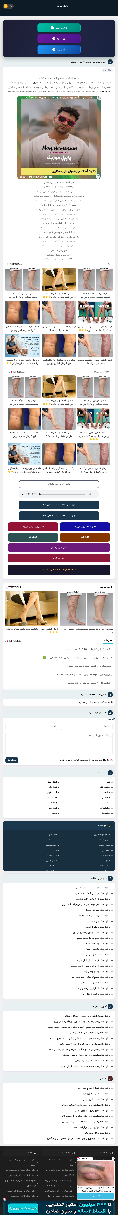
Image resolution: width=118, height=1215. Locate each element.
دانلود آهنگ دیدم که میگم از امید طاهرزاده (91, 977)
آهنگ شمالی (52, 797)
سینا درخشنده (104, 866)
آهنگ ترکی (52, 787)
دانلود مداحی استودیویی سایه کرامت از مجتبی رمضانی (85, 1105)
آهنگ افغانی (52, 782)
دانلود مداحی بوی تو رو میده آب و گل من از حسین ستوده (84, 1044)
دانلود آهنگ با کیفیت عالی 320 (57, 505)
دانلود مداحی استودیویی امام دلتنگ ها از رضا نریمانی (86, 1121)
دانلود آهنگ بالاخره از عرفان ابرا (96, 994)
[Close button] (113, 1158)
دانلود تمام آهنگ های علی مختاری (59, 570)
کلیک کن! (96, 1195)
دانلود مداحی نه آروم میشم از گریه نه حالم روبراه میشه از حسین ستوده (79, 1027)
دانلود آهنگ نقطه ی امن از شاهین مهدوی (91, 932)
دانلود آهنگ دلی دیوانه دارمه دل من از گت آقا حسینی (86, 904)
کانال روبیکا (62, 27)
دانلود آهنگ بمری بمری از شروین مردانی (92, 1110)
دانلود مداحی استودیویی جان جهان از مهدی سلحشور (86, 1055)
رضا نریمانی (52, 855)
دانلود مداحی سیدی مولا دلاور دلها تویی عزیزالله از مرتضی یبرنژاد (81, 1021)
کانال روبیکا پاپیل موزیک (33, 526)
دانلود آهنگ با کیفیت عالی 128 (57, 515)
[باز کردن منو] (112, 6)
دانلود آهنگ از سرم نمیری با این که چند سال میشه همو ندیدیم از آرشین (78, 1138)
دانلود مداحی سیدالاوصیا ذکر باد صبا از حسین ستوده (86, 1032)
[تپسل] (4, 1199)
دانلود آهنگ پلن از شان (99, 921)
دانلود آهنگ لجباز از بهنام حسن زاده (94, 988)
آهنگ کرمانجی (104, 808)
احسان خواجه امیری (102, 834)
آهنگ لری (53, 808)
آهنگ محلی (105, 813)
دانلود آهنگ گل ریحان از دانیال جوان (93, 960)
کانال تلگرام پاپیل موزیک (85, 526)
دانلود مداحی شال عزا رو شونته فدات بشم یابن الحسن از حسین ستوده (78, 1049)
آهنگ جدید (105, 792)
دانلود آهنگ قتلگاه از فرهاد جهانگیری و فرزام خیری (20, 1183)
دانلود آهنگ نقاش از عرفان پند (23, 1196)
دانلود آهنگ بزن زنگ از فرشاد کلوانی (59, 1191)
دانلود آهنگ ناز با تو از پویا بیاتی (95, 1093)
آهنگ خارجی (52, 792)
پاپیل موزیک (62, 6)
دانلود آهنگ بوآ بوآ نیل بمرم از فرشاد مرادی (91, 1127)
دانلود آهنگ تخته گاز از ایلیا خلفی (22, 1175)
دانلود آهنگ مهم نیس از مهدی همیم (93, 938)
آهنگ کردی (52, 803)
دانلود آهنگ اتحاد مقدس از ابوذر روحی (92, 1060)
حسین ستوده (104, 845)
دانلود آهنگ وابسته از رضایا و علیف (94, 915)
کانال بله (61, 49)
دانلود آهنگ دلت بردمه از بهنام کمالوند (96, 1159)
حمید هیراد (105, 850)
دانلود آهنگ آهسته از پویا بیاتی (96, 1099)
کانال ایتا (61, 38)
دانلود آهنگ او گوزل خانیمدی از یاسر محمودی (89, 966)
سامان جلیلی (51, 860)
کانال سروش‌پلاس (59, 547)
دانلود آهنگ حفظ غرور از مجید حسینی (58, 1185)
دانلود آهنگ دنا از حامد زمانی (97, 1133)
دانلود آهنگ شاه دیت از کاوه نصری (21, 1191)
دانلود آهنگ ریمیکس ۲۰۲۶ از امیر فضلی (92, 893)
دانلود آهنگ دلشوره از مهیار (98, 949)
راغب (55, 850)
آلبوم (108, 782)
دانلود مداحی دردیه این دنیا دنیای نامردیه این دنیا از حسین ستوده (80, 1038)
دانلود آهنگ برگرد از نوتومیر (98, 955)
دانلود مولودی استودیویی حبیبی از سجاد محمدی (87, 1016)
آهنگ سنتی (105, 797)
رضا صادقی (105, 855)
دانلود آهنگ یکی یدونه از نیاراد (96, 971)
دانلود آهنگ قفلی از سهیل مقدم (95, 983)
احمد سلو (53, 834)
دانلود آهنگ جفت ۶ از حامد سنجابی (20, 1170)
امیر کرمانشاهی (104, 840)
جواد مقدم (52, 840)
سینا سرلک (52, 866)
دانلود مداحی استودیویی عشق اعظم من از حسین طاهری (85, 1116)
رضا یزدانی (106, 860)
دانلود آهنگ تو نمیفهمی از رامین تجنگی (92, 887)
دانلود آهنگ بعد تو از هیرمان (97, 910)
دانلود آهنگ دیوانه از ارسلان (97, 927)
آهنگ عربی (106, 803)
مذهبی (54, 813)
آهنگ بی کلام (105, 787)
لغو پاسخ (110, 719)
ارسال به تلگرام (59, 558)
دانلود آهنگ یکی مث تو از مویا (96, 943)
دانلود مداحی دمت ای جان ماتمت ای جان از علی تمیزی (85, 1066)
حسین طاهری (51, 845)
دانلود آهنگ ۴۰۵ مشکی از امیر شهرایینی (92, 899)
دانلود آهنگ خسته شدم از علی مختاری (96, 702)
